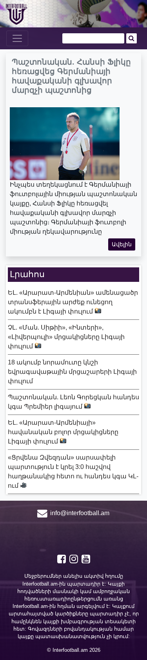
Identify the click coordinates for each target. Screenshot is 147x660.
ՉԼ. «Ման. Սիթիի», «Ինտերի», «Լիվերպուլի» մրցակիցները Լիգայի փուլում (66, 337)
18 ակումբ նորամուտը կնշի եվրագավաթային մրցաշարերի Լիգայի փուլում (72, 371)
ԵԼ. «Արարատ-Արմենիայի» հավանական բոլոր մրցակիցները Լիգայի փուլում (63, 432)
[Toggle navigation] (17, 38)
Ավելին (122, 244)
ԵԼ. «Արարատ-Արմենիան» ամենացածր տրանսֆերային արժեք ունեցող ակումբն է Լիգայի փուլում (73, 302)
